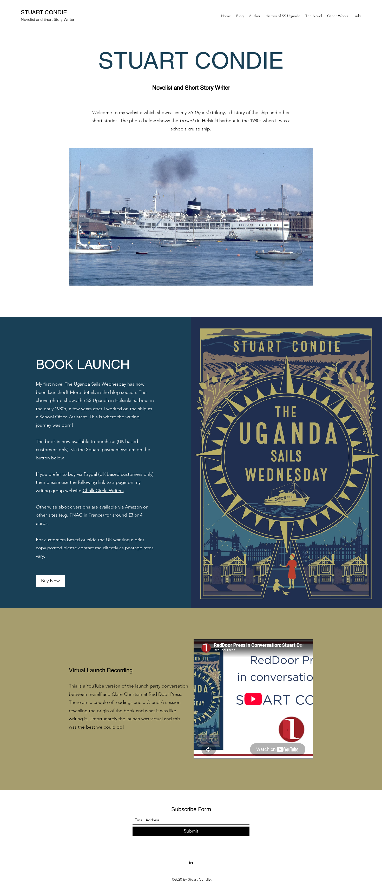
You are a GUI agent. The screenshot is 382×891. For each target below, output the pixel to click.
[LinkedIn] (191, 862)
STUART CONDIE (44, 12)
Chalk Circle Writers (103, 490)
